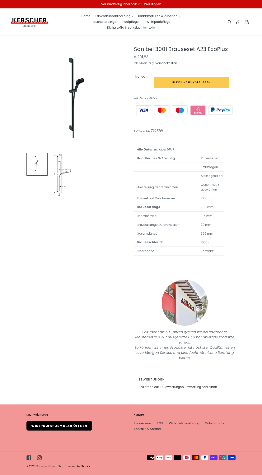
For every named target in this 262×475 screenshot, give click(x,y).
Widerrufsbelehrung (184, 423)
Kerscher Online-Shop (50, 466)
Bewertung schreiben (201, 387)
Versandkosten (166, 63)
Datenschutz (214, 423)
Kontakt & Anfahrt (147, 429)
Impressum (142, 423)
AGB (160, 423)
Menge (140, 76)
